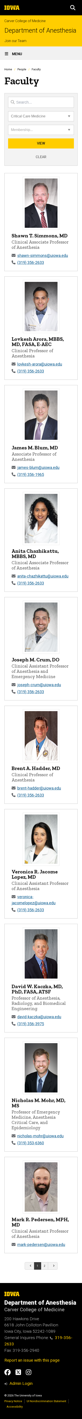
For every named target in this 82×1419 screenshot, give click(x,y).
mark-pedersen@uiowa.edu (41, 1244)
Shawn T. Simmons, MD (40, 235)
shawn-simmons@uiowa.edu (42, 255)
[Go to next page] (53, 1266)
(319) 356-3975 (30, 1023)
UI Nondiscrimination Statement (46, 1401)
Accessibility (15, 1406)
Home (8, 69)
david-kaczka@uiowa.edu (39, 1016)
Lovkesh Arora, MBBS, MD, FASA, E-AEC (38, 341)
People (21, 69)
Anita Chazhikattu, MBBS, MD (35, 553)
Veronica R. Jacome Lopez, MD (35, 874)
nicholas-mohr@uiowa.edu (40, 1136)
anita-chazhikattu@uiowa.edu (42, 576)
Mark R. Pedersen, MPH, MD (40, 1222)
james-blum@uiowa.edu (38, 467)
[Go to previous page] (29, 1266)
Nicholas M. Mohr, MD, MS (38, 1103)
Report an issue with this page (31, 1360)
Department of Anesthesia (40, 30)
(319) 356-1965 (30, 474)
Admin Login (21, 1383)
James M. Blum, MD (35, 447)
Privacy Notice (13, 1401)
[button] (73, 7)
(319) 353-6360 (30, 1143)
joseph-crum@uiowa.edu (39, 684)
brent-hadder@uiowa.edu (39, 788)
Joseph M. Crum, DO (35, 659)
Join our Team (15, 41)
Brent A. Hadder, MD (36, 768)
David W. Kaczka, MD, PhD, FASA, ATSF (37, 989)
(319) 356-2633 (30, 262)
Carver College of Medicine (25, 21)
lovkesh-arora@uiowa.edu (39, 364)
